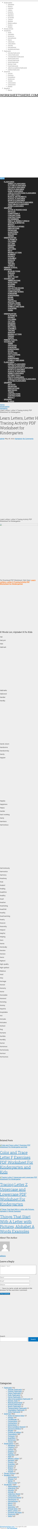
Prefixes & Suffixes (16, 227)
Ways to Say (13, 277)
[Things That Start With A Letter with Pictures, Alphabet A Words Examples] (19, 1210)
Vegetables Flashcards (18, 204)
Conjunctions (12, 82)
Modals (10, 86)
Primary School (8, 28)
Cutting (10, 10)
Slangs (10, 90)
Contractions (11, 84)
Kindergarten (8, 2)
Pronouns (10, 75)
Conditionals (14, 213)
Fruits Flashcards (13, 66)
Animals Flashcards (14, 53)
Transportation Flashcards (16, 56)
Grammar (7, 71)
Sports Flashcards (13, 58)
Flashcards (7, 51)
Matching (11, 15)
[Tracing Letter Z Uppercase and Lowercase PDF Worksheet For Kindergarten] (19, 1178)
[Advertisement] (19, 118)
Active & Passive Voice (17, 210)
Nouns (10, 40)
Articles (10, 73)
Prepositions (11, 77)
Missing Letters (12, 23)
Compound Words (16, 292)
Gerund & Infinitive (16, 223)
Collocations (11, 43)
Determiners (13, 219)
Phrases (11, 273)
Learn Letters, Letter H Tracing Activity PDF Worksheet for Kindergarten (18, 582)
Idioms (10, 297)
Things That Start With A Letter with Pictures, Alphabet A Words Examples (17, 1224)
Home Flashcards (15, 191)
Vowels (11, 266)
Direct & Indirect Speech (18, 221)
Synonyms (11, 36)
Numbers (11, 14)
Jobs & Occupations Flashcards (17, 68)
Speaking (7, 88)
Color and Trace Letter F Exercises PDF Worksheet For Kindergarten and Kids (16, 1162)
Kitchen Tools (12, 64)
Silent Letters (14, 305)
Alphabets (11, 4)
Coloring (10, 8)
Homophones (12, 38)
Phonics (10, 6)
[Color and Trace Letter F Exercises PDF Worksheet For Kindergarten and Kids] (19, 1146)
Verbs (9, 32)
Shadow (10, 21)
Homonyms (12, 294)
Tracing (10, 19)
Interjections (14, 271)
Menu (2, 178)
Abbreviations (14, 281)
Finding (10, 25)
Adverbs (11, 284)
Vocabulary (7, 30)
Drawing (10, 12)
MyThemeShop (12, 1528)
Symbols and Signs (13, 49)
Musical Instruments (17, 197)
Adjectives (11, 41)
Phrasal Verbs (14, 303)
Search (2, 1336)
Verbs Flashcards (13, 62)
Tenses (10, 81)
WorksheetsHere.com (19, 95)
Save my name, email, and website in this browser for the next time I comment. (16, 1289)
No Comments (28, 439)
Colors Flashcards (13, 54)
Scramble (11, 17)
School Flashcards (13, 60)
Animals (10, 45)
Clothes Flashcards (13, 69)
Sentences (11, 79)
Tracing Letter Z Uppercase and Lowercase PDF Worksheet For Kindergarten (14, 1194)
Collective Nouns (16, 288)
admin (2, 439)
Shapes (10, 27)
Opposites (11, 34)
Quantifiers (13, 232)
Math (10, 251)
